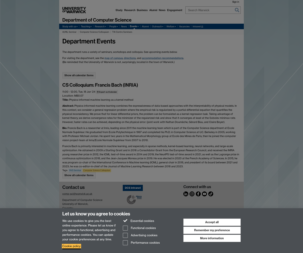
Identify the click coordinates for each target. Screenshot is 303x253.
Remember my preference (212, 230)
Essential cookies (142, 221)
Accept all (212, 222)
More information (212, 238)
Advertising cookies (143, 235)
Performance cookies (145, 243)
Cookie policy (71, 246)
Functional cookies (143, 228)
